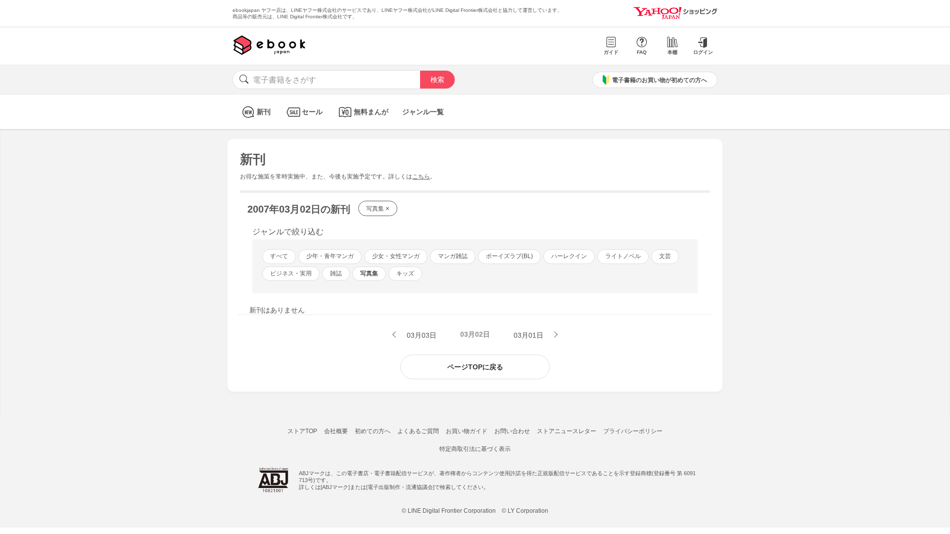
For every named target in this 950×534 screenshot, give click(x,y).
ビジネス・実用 (291, 273)
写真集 (377, 208)
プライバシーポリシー (633, 431)
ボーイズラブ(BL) (509, 256)
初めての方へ (372, 431)
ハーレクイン (569, 256)
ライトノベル (623, 256)
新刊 (264, 112)
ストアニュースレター (566, 431)
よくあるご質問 (418, 431)
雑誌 (336, 273)
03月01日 (529, 335)
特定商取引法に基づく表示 (475, 448)
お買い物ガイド (466, 431)
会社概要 (336, 431)
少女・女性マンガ (396, 256)
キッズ (405, 273)
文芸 (665, 256)
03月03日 (420, 335)
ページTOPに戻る (475, 367)
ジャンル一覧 (423, 112)
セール (312, 112)
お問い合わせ (512, 431)
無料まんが (371, 112)
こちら (421, 176)
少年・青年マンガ (330, 256)
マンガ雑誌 (453, 256)
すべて (279, 256)
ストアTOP (302, 431)
